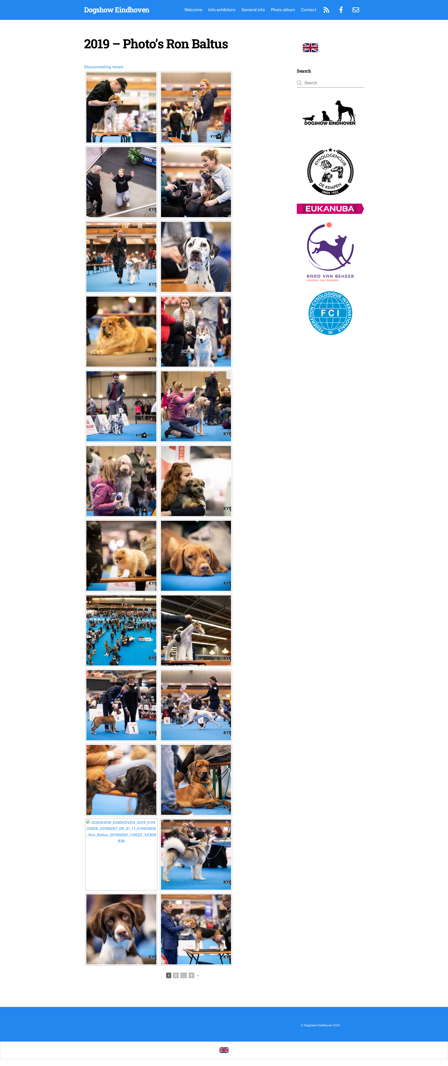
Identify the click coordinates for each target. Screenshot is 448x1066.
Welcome (193, 9)
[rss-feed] (327, 9)
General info (253, 9)
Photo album (283, 9)
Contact (308, 9)
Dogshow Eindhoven (318, 1025)
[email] (356, 9)
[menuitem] (310, 48)
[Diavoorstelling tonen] (103, 67)
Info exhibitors (221, 9)
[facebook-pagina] (342, 9)
